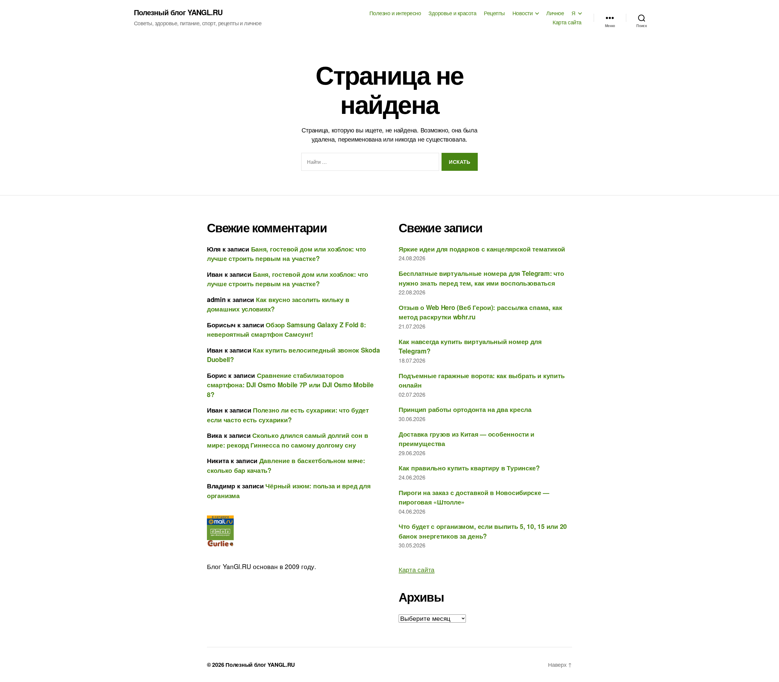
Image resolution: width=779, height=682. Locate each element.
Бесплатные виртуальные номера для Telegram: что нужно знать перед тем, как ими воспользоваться (481, 278)
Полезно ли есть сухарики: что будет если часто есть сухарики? (288, 414)
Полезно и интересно (395, 13)
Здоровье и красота (452, 13)
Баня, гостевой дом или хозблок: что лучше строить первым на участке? (286, 253)
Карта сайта (567, 22)
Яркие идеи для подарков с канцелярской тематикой (482, 248)
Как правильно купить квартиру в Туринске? (469, 467)
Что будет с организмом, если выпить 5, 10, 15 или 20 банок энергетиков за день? (483, 531)
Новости (522, 13)
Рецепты (494, 13)
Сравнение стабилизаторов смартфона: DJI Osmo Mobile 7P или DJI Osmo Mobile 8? (290, 385)
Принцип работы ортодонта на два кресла (465, 409)
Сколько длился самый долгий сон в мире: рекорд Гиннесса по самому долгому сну (287, 440)
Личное (555, 13)
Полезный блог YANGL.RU (178, 12)
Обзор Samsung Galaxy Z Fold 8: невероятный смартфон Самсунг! (286, 329)
